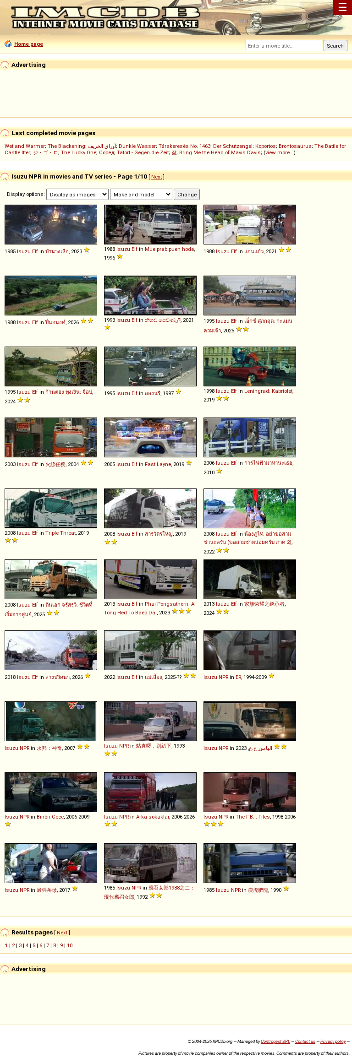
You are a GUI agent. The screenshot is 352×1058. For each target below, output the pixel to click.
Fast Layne (158, 464)
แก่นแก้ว (254, 251)
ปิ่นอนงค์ (55, 322)
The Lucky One (78, 152)
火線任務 (55, 464)
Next (156, 177)
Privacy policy (333, 1041)
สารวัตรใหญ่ (159, 534)
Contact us (305, 1041)
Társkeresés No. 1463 (184, 146)
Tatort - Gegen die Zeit (143, 152)
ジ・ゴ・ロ (45, 152)
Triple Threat (60, 533)
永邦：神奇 (49, 748)
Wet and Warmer (25, 146)
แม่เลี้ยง (153, 677)
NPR (223, 677)
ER (238, 677)
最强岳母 (47, 890)
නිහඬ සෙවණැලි (163, 320)
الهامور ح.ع (260, 748)
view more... (279, 152)
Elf (35, 251)
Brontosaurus (295, 146)
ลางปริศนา (57, 677)
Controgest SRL (275, 1041)
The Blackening (66, 146)
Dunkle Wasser (137, 146)
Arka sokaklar (152, 817)
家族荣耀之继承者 (264, 604)
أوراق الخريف (102, 146)
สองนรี (152, 393)
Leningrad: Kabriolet (268, 391)
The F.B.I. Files (253, 817)
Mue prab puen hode (169, 249)
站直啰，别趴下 (153, 746)
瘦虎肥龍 (258, 890)
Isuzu (24, 251)
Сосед (106, 152)
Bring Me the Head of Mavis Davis (220, 152)
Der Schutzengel (233, 146)
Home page (28, 44)
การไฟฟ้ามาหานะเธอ (268, 463)
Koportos (265, 146)
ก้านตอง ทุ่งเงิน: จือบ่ (68, 392)
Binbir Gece (50, 817)
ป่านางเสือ (57, 251)
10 (69, 945)
